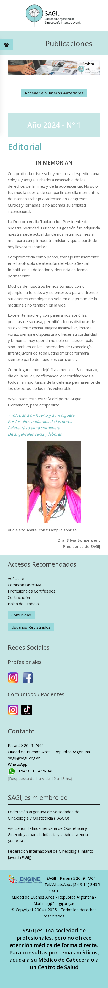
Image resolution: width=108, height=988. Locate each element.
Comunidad (21, 614)
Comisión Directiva (24, 584)
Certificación (19, 597)
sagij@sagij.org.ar (24, 757)
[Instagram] (13, 679)
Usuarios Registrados (31, 627)
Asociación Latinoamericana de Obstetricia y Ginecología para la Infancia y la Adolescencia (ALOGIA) (48, 834)
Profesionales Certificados (32, 591)
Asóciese (16, 578)
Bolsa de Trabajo (23, 603)
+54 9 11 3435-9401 (37, 770)
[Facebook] (28, 679)
